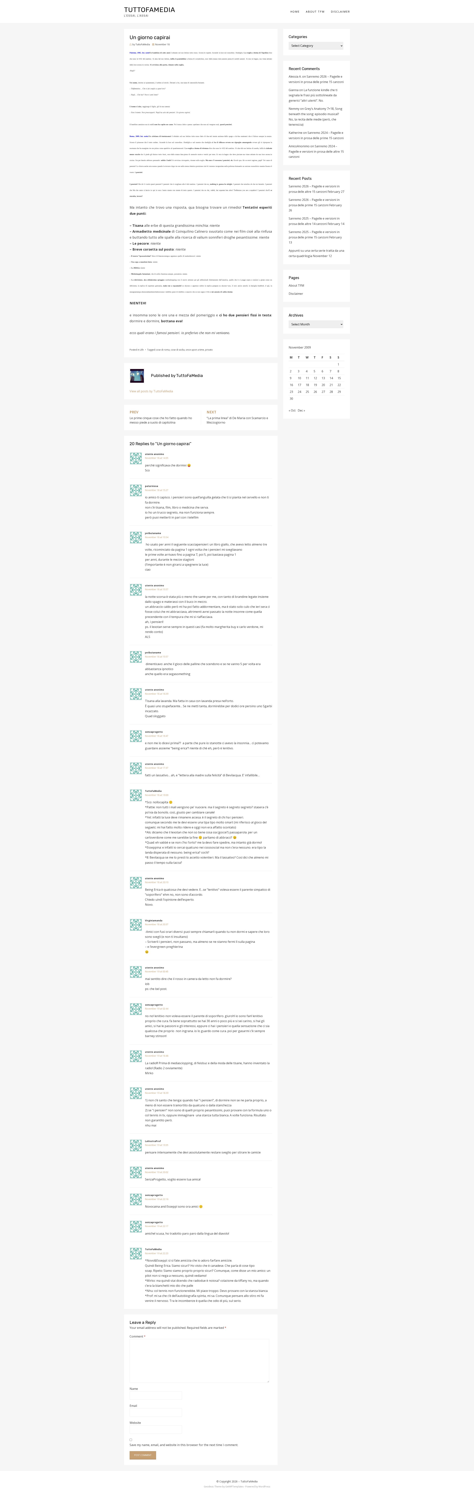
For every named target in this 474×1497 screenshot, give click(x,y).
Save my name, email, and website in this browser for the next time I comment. (184, 1445)
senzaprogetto (154, 731)
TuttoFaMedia (149, 10)
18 (307, 385)
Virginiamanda (153, 920)
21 (331, 385)
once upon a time (195, 349)
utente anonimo (154, 454)
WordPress (264, 1486)
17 (299, 385)
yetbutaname (153, 533)
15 (339, 378)
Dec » (301, 410)
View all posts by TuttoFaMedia (151, 391)
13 (323, 378)
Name (134, 1389)
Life (142, 349)
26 (315, 392)
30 (291, 399)
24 (299, 392)
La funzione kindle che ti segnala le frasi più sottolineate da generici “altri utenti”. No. (313, 95)
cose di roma (163, 349)
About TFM (315, 11)
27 (323, 392)
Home (295, 11)
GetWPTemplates (234, 1486)
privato (209, 349)
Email (133, 1406)
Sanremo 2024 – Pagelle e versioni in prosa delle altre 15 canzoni (316, 151)
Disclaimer (340, 11)
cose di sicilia (178, 349)
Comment (138, 1336)
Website (135, 1423)
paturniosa (151, 486)
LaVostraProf (153, 1141)
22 (339, 385)
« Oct (292, 410)
